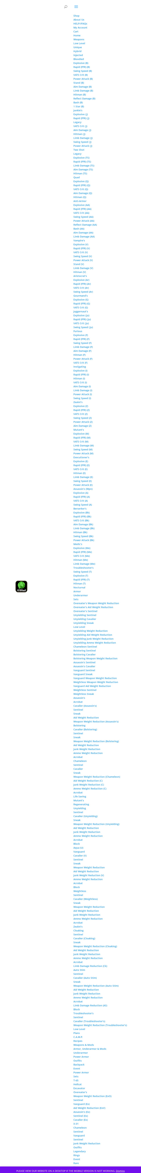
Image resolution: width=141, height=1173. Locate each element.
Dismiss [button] (120, 1170)
